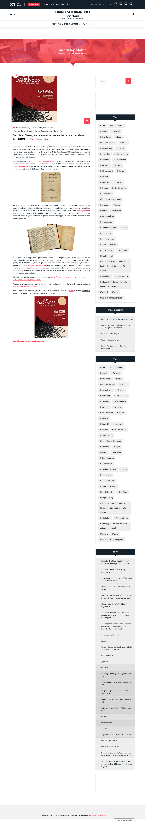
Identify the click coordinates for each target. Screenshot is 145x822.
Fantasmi (105, 166)
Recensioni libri (36, 128)
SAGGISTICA (105, 729)
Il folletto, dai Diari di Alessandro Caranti (117, 320)
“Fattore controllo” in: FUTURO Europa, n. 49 (116, 710)
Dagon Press (106, 149)
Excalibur (105, 160)
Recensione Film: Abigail (110, 334)
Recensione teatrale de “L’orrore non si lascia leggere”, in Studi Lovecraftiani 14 (116, 754)
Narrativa (25, 128)
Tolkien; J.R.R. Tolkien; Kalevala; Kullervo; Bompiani (113, 284)
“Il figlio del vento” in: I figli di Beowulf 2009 (116, 684)
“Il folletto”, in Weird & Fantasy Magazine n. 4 (113, 571)
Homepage (62, 54)
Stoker (56, 131)
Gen (87, 121)
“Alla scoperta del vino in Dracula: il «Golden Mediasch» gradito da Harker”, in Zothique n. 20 (116, 615)
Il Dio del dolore (107, 723)
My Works (87, 24)
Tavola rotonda (122, 277)
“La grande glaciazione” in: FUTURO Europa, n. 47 (114, 692)
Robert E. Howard (108, 245)
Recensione (106, 234)
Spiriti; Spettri (107, 251)
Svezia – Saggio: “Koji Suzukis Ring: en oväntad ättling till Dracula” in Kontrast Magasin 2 (116, 764)
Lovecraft (105, 205)
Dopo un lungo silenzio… (110, 340)
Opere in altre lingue (109, 741)
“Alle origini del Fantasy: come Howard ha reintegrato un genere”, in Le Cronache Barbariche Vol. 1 (116, 626)
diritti (71, 291)
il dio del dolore (119, 188)
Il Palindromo (106, 194)
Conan (119, 137)
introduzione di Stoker (45, 162)
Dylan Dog (105, 154)
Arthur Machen (117, 126)
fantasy (118, 166)
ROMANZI (104, 717)
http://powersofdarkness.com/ (25, 287)
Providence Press (108, 228)
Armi (103, 126)
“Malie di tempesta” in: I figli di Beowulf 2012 (116, 701)
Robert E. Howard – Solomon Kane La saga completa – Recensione (115, 327)
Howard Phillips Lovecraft (112, 183)
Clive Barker (106, 137)
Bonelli (104, 132)
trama (23, 268)
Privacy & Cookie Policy (109, 747)
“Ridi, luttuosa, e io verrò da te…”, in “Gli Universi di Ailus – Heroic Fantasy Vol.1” (116, 597)
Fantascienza (120, 160)
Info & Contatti (71, 24)
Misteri (104, 211)
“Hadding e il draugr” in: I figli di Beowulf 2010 (117, 675)
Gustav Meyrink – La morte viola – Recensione (114, 347)
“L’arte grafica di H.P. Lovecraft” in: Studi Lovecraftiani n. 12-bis (116, 580)
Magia (117, 205)
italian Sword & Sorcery (111, 200)
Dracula (30, 131)
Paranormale (106, 222)
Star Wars (123, 251)
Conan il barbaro (108, 143)
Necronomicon (107, 217)
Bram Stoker (21, 131)
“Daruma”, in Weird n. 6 (110, 635)
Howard (104, 177)
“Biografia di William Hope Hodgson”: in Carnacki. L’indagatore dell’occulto (115, 562)
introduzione (18, 167)
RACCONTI (104, 668)
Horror (18, 128)
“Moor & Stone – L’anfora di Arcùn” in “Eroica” (115, 588)
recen (124, 228)
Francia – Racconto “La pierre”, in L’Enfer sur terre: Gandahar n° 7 (116, 648)
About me (56, 24)
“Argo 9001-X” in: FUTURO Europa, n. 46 (116, 735)
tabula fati (105, 277)
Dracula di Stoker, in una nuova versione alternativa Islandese (48, 135)
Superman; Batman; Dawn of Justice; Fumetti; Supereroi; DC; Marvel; (113, 266)
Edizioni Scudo (122, 154)
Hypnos (104, 188)
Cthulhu (124, 143)
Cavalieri (116, 132)
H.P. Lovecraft (107, 171)
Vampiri (46, 128)
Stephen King (107, 256)
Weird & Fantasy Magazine (112, 298)
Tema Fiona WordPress (97, 816)
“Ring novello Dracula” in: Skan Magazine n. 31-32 (113, 605)
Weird (52, 128)
